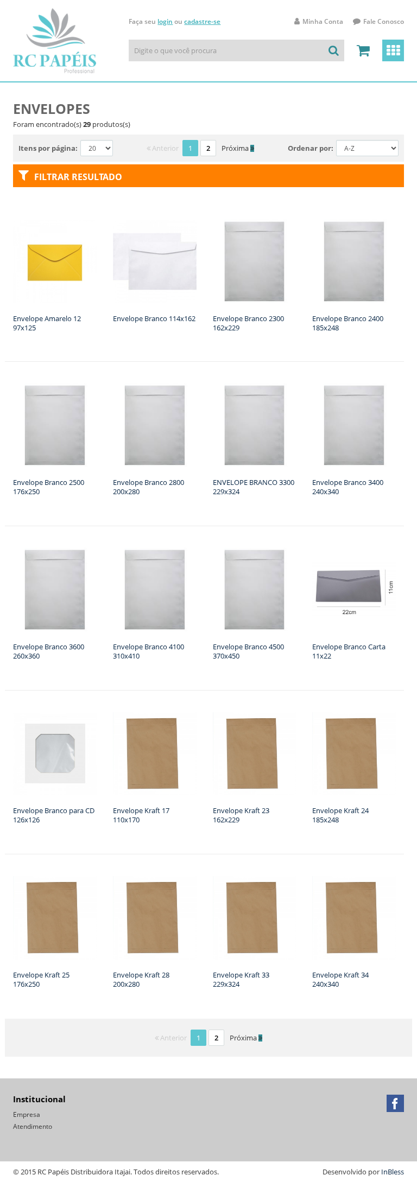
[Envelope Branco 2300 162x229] (254, 261)
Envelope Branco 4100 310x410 (148, 651)
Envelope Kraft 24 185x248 (340, 815)
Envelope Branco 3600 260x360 (48, 651)
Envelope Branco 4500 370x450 (248, 651)
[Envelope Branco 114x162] (155, 261)
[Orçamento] (363, 50)
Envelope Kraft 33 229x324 (241, 979)
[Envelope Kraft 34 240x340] (354, 918)
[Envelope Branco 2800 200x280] (155, 425)
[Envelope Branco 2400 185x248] (354, 261)
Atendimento (32, 1126)
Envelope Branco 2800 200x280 (148, 486)
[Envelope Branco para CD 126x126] (55, 754)
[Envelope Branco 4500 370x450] (254, 589)
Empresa (26, 1114)
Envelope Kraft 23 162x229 (241, 815)
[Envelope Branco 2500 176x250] (55, 425)
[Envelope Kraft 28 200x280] (155, 918)
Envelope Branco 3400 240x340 (347, 486)
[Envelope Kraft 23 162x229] (254, 754)
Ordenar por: (310, 148)
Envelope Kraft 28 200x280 (141, 979)
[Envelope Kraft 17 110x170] (155, 754)
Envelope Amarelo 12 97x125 (47, 323)
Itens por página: (48, 148)
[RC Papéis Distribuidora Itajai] (54, 40)
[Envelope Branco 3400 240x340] (354, 425)
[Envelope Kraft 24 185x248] (354, 754)
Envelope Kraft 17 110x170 (141, 815)
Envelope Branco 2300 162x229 (248, 323)
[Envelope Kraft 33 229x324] (254, 918)
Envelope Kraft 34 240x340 (340, 979)
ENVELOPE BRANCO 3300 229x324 (253, 486)
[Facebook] (395, 1103)
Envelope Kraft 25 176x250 (41, 979)
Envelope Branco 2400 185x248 (347, 323)
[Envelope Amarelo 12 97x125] (55, 261)
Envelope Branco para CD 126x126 (53, 815)
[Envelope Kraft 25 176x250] (55, 918)
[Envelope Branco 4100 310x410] (155, 589)
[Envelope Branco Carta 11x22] (354, 589)
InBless (392, 1172)
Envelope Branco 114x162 (154, 318)
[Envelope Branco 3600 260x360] (55, 589)
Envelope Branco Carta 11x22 (349, 651)
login (165, 21)
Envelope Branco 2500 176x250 (48, 486)
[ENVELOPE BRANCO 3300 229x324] (254, 425)
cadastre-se (202, 21)
